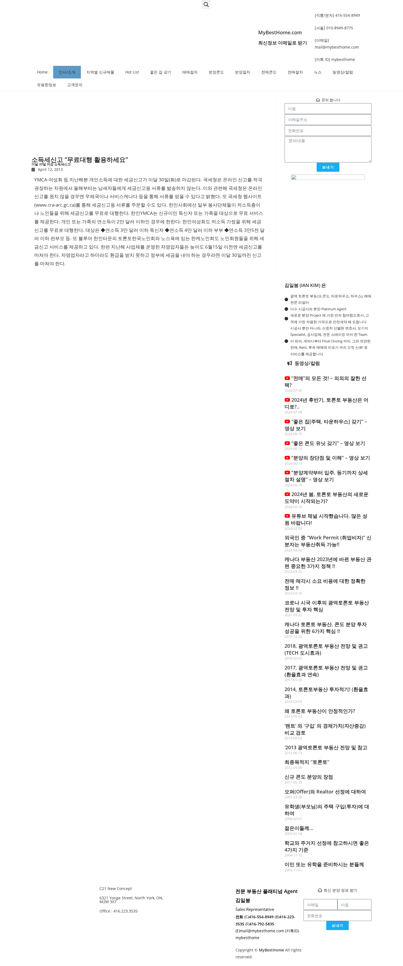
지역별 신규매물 (100, 72)
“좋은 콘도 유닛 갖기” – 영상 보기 (327, 443)
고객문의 (75, 84)
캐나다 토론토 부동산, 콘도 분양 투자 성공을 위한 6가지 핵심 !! (326, 627)
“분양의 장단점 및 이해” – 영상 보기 (330, 457)
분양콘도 (216, 72)
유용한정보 (46, 84)
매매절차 (190, 72)
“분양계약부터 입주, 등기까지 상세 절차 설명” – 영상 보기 (326, 476)
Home (42, 72)
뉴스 (318, 72)
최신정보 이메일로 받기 (282, 43)
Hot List (132, 72)
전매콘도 (269, 72)
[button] (206, 4)
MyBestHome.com (280, 32)
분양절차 (242, 72)
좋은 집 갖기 (160, 72)
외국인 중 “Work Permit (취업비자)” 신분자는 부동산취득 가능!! (328, 541)
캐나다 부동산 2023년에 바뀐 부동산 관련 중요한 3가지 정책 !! (328, 562)
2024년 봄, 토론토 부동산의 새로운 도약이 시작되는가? (326, 497)
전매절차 (295, 72)
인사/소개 (67, 72)
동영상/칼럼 (343, 72)
